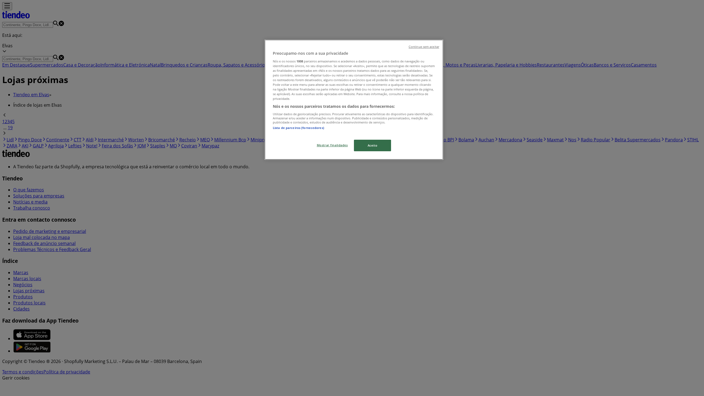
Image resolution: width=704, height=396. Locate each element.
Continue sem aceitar (424, 47)
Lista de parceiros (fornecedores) (298, 128)
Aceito (372, 145)
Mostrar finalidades (332, 145)
